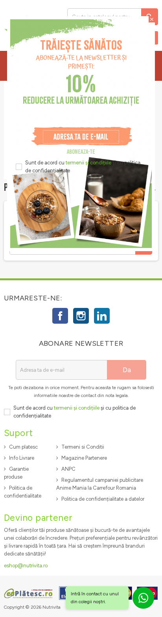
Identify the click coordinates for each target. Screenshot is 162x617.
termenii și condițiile (88, 163)
